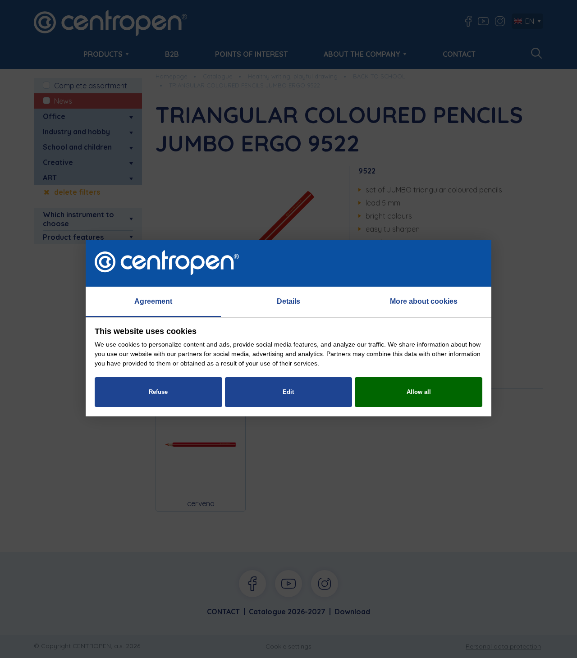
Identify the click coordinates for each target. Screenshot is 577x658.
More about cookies (424, 301)
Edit (288, 391)
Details (288, 301)
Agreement (153, 301)
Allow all (419, 391)
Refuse (158, 391)
